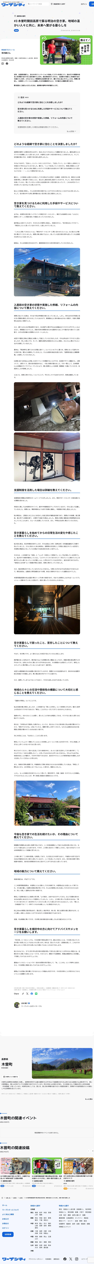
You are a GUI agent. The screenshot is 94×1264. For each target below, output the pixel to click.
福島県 (68, 1223)
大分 (36, 1247)
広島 (49, 1236)
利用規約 (48, 1259)
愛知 (36, 1228)
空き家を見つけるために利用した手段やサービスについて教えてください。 (45, 110)
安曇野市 (62, 1223)
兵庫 (36, 1233)
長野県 (15, 1198)
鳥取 (36, 1236)
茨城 (40, 1218)
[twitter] (27, 994)
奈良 (40, 1233)
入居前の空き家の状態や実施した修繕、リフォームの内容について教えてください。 (45, 119)
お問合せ (5, 1223)
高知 (49, 1242)
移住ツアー (62, 1221)
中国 (31, 1236)
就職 (88, 1223)
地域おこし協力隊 (69, 1209)
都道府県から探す (59, 4)
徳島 (36, 1242)
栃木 (45, 1218)
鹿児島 (46, 1247)
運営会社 (56, 1259)
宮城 (49, 1212)
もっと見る (89, 1099)
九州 (31, 1245)
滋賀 (40, 1231)
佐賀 (40, 1245)
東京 (36, 1220)
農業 (69, 1215)
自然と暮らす (76, 1215)
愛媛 (45, 1242)
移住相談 (88, 1212)
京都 (45, 1231)
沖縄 (31, 1251)
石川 (45, 1223)
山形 (36, 1215)
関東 (31, 1218)
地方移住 (88, 1209)
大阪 (49, 1231)
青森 (36, 1212)
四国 (31, 1242)
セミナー (71, 1221)
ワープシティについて (10, 1210)
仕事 (60, 1215)
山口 (36, 1239)
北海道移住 (70, 1218)
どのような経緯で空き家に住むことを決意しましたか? (40, 102)
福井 (49, 1223)
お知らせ (5, 1219)
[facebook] (32, 994)
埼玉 (36, 1218)
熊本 (49, 1245)
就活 (85, 1221)
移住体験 (71, 1212)
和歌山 (46, 1233)
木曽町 (21, 1198)
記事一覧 (8, 1198)
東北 (31, 1212)
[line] (36, 994)
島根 (40, 1236)
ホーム (4, 1205)
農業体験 (62, 1218)
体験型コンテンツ (65, 1226)
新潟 (36, 1223)
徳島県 (83, 1223)
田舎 (76, 1221)
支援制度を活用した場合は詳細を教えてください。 (39, 127)
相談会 (86, 1218)
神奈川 (46, 1220)
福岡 (36, 1245)
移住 (60, 1209)
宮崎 (40, 1247)
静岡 (49, 1225)
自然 (73, 1223)
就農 (83, 1215)
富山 (40, 1223)
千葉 (40, 1220)
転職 (76, 1212)
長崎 (45, 1245)
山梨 (36, 1225)
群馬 (49, 1218)
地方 (64, 1215)
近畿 (31, 1231)
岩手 (40, 1212)
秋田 (45, 1212)
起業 (78, 1223)
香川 (40, 1242)
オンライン (78, 1218)
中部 (31, 1223)
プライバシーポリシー (36, 1259)
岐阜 (45, 1225)
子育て (81, 1212)
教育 (80, 1221)
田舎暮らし (80, 1209)
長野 (40, 1225)
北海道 (32, 1209)
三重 (36, 1231)
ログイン (84, 4)
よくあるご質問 (8, 1214)
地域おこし (62, 1212)
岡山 (45, 1236)
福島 (40, 1215)
